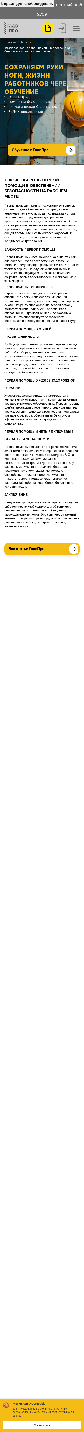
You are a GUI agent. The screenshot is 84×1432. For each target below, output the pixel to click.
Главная (10, 42)
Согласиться (42, 1425)
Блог (24, 42)
